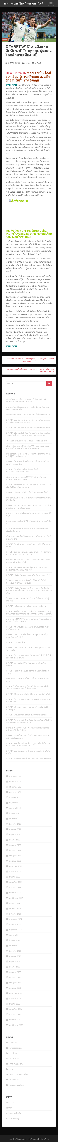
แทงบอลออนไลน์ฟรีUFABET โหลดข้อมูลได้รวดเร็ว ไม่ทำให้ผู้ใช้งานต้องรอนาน (28, 454)
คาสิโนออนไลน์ (16, 1063)
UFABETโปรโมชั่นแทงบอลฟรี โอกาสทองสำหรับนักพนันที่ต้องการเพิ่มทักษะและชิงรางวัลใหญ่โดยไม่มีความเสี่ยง (29, 590)
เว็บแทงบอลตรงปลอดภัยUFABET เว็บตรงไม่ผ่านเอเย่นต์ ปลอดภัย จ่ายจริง (26, 478)
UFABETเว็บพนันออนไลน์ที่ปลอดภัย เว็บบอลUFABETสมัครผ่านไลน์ (22, 470)
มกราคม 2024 (15, 792)
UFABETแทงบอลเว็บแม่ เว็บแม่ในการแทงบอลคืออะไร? (28, 714)
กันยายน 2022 (15, 845)
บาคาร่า (13, 1069)
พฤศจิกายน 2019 (16, 1025)
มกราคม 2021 (15, 951)
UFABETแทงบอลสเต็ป (15, 642)
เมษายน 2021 (15, 935)
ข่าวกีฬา (13, 1053)
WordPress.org (12, 1118)
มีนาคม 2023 (14, 813)
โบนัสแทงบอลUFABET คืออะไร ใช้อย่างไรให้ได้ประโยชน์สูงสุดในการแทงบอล (26, 581)
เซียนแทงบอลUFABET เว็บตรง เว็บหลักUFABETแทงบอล (27, 679)
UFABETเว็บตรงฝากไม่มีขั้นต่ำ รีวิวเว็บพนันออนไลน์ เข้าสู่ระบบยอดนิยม (27, 462)
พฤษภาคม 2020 (15, 993)
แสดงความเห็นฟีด (13, 1113)
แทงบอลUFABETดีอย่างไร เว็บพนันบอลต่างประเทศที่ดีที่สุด (28, 514)
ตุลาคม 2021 (14, 903)
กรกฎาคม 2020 (15, 982)
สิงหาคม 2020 (15, 977)
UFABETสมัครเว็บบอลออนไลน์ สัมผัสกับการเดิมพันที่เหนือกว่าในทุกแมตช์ (27, 736)
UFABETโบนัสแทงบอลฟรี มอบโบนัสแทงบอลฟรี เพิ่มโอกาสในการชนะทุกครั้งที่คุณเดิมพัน (28, 687)
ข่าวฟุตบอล (14, 1058)
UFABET (38, 63)
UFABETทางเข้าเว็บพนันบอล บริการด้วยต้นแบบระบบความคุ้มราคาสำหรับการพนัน (28, 421)
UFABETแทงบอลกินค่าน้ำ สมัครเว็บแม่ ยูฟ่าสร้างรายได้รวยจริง (28, 648)
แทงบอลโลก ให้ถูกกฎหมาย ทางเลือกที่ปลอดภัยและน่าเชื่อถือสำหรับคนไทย (28, 408)
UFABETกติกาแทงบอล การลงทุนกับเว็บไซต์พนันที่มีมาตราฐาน (27, 708)
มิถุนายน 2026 (15, 781)
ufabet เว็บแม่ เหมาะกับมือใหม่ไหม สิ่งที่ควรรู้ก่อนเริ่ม (28, 414)
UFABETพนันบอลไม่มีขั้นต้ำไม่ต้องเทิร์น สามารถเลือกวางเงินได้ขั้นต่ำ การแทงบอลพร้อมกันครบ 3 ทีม (28, 434)
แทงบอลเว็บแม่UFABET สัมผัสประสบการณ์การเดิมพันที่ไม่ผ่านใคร (28, 498)
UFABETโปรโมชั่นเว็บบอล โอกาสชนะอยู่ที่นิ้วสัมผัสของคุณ (27, 671)
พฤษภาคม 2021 (15, 929)
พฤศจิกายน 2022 (16, 834)
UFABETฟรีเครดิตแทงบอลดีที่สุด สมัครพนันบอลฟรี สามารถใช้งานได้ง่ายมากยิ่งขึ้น (27, 568)
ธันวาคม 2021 (15, 892)
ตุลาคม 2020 (14, 966)
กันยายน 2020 (15, 972)
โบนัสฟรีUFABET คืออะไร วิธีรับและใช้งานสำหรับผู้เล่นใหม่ (27, 599)
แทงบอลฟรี (14, 1079)
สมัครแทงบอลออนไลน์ (19, 1074)
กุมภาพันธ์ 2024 (15, 786)
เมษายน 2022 (15, 871)
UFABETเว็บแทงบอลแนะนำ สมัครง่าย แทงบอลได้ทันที (28, 427)
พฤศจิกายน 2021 (16, 898)
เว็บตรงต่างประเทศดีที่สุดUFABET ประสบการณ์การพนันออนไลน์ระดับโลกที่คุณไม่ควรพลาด (27, 447)
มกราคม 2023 (15, 824)
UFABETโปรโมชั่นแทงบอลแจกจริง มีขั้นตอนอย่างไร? (28, 575)
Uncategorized (16, 1048)
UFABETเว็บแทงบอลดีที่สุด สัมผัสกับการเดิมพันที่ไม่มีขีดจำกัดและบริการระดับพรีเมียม (29, 721)
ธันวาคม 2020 (15, 956)
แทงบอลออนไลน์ (17, 1085)
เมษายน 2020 (15, 998)
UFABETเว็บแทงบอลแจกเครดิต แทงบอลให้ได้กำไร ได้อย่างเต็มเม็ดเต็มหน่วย (28, 656)
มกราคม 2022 (15, 887)
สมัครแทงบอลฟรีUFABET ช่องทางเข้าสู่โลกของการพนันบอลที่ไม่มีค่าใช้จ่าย (27, 728)
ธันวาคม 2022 (15, 829)
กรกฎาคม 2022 (15, 855)
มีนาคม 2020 (14, 1003)
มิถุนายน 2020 (15, 988)
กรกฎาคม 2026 (15, 776)
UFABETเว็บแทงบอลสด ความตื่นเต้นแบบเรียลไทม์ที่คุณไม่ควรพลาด (27, 628)
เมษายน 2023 (15, 808)
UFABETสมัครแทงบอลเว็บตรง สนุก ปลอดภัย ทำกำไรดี (28, 758)
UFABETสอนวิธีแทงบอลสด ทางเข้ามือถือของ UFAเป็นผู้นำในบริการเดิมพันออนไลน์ (28, 506)
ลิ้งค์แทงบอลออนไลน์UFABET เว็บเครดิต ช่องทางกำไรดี (28, 522)
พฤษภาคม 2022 (15, 866)
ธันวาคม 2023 (15, 797)
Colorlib (27, 1139)
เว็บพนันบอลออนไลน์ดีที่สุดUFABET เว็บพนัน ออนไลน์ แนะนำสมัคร (28, 537)
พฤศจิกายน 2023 (16, 802)
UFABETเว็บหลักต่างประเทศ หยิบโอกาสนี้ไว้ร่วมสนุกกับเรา (28, 545)
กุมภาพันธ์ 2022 (15, 882)
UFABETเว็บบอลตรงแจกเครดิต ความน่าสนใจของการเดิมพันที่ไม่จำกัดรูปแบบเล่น (28, 485)
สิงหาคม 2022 (15, 850)
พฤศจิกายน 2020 (16, 961)
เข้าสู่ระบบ (10, 1102)
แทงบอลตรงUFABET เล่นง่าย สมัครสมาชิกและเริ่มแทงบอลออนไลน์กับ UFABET (29, 620)
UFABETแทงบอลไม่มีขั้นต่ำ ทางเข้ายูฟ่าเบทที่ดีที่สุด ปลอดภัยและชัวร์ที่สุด (27, 635)
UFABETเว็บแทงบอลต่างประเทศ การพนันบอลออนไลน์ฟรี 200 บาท (28, 700)
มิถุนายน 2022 (15, 861)
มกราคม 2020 (15, 1014)
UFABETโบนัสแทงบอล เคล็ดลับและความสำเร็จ (26, 606)
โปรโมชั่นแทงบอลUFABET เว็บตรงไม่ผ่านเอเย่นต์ (26, 440)
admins (27, 63)
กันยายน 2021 (15, 908)
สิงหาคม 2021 (15, 914)
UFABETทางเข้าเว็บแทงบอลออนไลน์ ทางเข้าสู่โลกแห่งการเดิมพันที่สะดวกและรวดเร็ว (29, 553)
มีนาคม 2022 (14, 876)
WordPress (45, 1139)
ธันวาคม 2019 (15, 1019)
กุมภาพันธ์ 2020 (15, 1009)
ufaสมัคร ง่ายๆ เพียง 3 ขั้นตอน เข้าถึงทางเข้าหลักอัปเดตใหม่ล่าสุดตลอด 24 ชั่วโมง (26, 400)
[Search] (49, 383)
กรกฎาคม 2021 (15, 919)
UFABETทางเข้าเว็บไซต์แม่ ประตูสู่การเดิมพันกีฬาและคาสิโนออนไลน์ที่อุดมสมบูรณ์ (28, 744)
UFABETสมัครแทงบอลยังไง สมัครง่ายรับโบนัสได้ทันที (28, 694)
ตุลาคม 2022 (14, 839)
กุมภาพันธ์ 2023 (15, 818)
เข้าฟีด (9, 1107)
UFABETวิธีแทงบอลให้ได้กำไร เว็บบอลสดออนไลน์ (27, 492)
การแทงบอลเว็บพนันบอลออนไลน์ (23, 3)
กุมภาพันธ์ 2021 (15, 945)
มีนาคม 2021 (14, 940)
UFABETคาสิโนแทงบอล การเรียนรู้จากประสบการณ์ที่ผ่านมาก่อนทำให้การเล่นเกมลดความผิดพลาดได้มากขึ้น (29, 612)
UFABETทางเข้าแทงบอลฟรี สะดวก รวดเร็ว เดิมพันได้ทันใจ (28, 752)
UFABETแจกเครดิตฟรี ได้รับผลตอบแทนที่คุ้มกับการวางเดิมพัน (29, 664)
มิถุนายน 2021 (15, 924)
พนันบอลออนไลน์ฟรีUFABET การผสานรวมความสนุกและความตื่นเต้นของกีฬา (28, 560)
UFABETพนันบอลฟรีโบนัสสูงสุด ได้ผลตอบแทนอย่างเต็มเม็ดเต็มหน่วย (27, 529)
